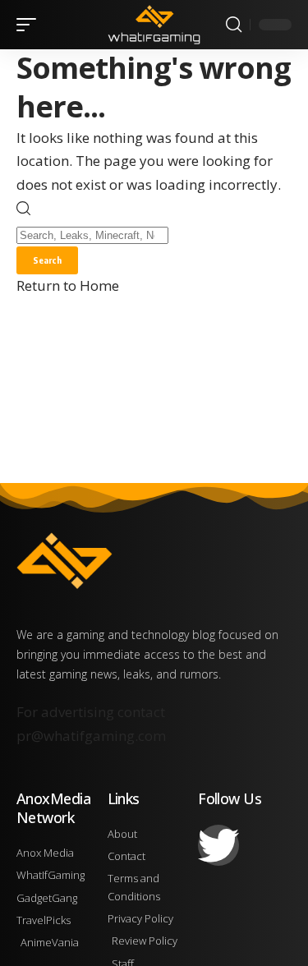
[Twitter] (218, 845)
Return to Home (67, 285)
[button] (30, 24)
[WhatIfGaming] (154, 24)
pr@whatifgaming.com (91, 735)
